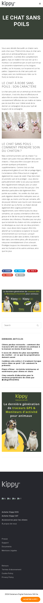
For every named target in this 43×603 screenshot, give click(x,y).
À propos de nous (9, 524)
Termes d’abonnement (11, 570)
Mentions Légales (9, 551)
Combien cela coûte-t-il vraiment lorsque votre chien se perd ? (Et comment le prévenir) (21, 363)
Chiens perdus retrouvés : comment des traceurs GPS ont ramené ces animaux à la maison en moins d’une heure (21, 346)
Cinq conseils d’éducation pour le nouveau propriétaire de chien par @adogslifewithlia (18, 377)
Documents (7, 547)
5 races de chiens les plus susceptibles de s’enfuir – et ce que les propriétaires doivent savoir (21, 355)
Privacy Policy (8, 577)
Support (5, 543)
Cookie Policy (7, 573)
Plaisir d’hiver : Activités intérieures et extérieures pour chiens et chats (20, 370)
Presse (5, 539)
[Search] (37, 325)
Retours (5, 566)
